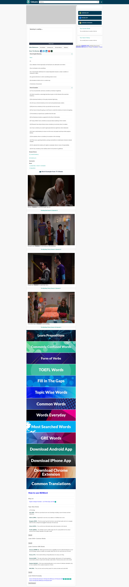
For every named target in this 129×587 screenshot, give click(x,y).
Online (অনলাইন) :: (33, 526)
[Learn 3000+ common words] (51, 409)
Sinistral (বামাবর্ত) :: (33, 558)
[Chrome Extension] (51, 477)
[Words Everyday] (51, 420)
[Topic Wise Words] (51, 397)
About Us (86, 47)
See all (30, 535)
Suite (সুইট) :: (32, 512)
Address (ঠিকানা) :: (33, 517)
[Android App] (51, 454)
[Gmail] (49, 51)
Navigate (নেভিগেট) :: (33, 521)
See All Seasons (32, 583)
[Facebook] (41, 51)
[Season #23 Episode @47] (70, 579)
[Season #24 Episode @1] (64, 579)
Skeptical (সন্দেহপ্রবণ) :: (34, 563)
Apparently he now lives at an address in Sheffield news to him (47, 517)
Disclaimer (95, 47)
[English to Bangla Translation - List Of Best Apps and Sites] (55, 502)
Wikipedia (66, 47)
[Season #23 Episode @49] (67, 579)
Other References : (34, 47)
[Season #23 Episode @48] (69, 579)
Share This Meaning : (34, 51)
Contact (100, 47)
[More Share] (52, 51)
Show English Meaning (51, 53)
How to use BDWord (38, 493)
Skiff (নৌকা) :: (32, 568)
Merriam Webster (58, 47)
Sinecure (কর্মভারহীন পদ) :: (34, 549)
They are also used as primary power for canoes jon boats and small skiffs (48, 568)
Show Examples (51, 87)
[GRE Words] (51, 443)
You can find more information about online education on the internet (48, 526)
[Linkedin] (46, 51)
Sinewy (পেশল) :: (33, 554)
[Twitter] (44, 51)
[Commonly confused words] (51, 352)
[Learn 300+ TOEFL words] (51, 375)
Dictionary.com (50, 47)
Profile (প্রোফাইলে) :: (33, 529)
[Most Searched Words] (51, 431)
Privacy (90, 47)
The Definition (42, 47)
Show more (51, 43)
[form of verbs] (51, 363)
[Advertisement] (50, 14)
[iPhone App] (51, 466)
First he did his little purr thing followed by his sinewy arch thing (46, 554)
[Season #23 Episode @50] (65, 579)
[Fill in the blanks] (51, 386)
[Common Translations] (51, 488)
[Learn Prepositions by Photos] (51, 340)
